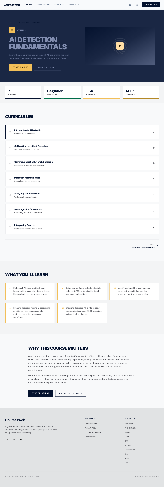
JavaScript (129, 424)
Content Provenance (93, 432)
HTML (127, 437)
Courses (12, 22)
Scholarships (43, 5)
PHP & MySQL (130, 428)
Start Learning (41, 393)
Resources (59, 5)
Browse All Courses (70, 393)
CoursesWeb (12, 4)
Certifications (90, 437)
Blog (126, 454)
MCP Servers (130, 450)
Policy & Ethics (91, 428)
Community (73, 5)
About (127, 458)
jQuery (127, 432)
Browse (29, 4)
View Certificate (47, 67)
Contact (128, 463)
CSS (126, 441)
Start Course (20, 67)
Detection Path (91, 424)
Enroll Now (151, 5)
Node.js (128, 445)
